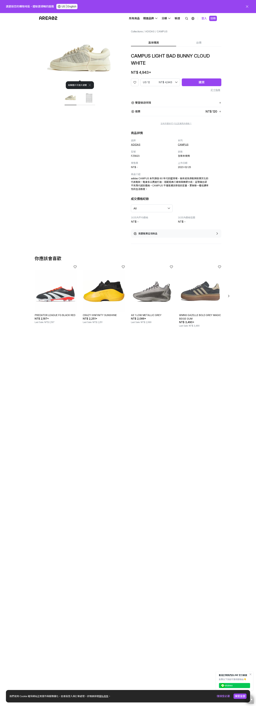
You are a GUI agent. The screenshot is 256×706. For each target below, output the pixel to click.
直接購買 (153, 42)
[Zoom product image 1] (79, 56)
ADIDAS (150, 31)
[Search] (186, 18)
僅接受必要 (223, 696)
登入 (204, 18)
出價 (198, 42)
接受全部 (240, 696)
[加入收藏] (135, 82)
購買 (202, 82)
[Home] (48, 18)
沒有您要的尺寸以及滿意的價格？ (176, 123)
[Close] (90, 85)
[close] (247, 6)
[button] (192, 18)
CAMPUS (162, 31)
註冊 (213, 18)
